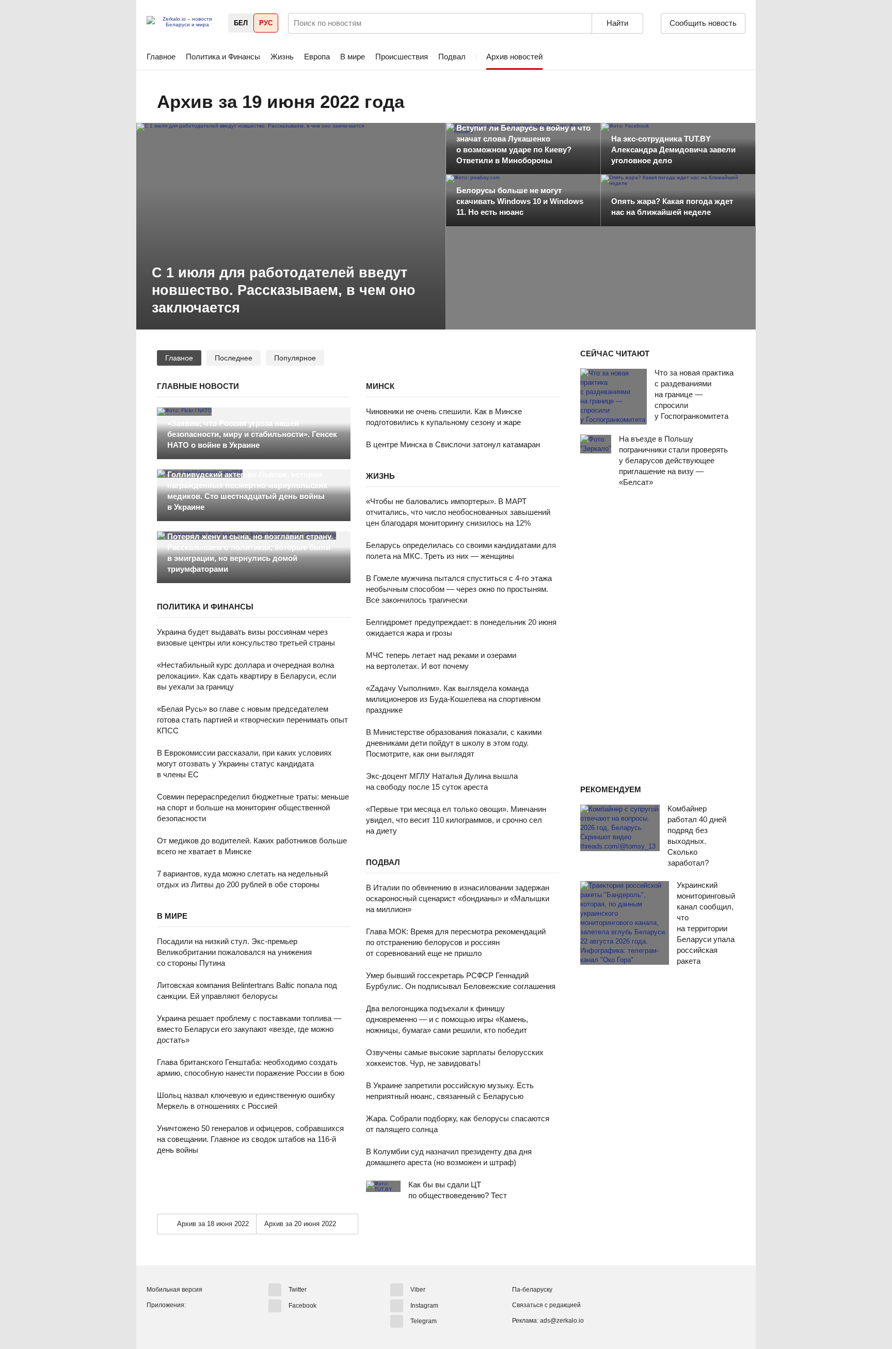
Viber (417, 1289)
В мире (352, 56)
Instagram (424, 1305)
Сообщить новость (703, 23)
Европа (317, 56)
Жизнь (282, 56)
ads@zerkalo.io (562, 1320)
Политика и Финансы (223, 56)
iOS (174, 1322)
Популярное (295, 358)
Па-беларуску (532, 1289)
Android (155, 1322)
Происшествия (401, 56)
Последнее (233, 358)
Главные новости (198, 386)
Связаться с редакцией (546, 1305)
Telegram (423, 1321)
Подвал (452, 56)
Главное (161, 56)
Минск (380, 386)
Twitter (298, 1289)
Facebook (302, 1305)
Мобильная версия (174, 1289)
